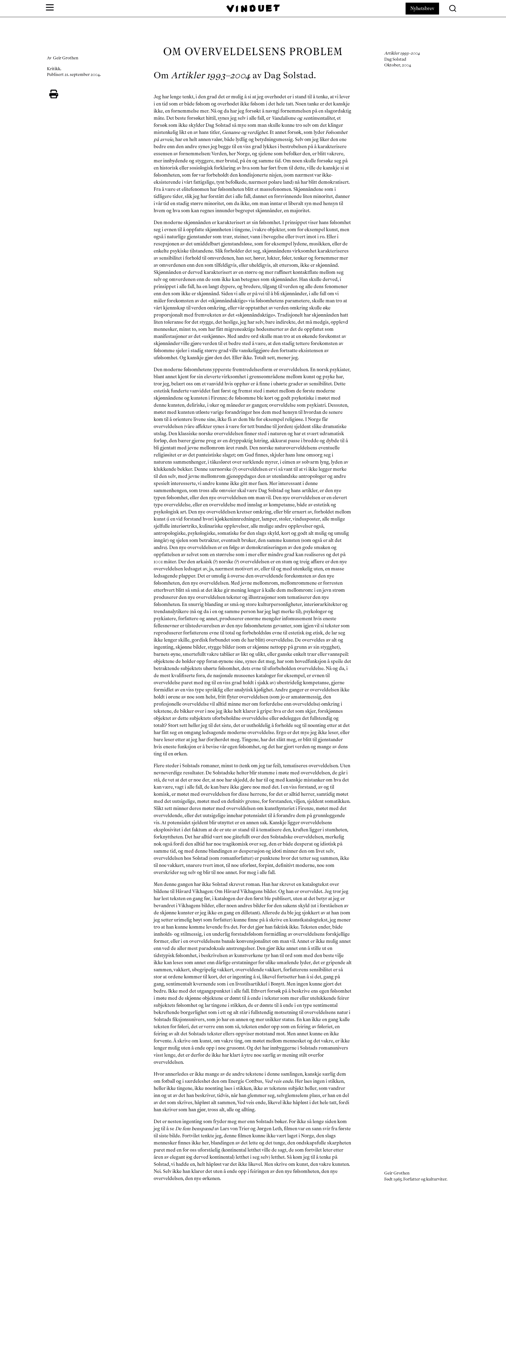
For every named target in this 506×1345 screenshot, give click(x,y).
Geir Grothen (65, 58)
